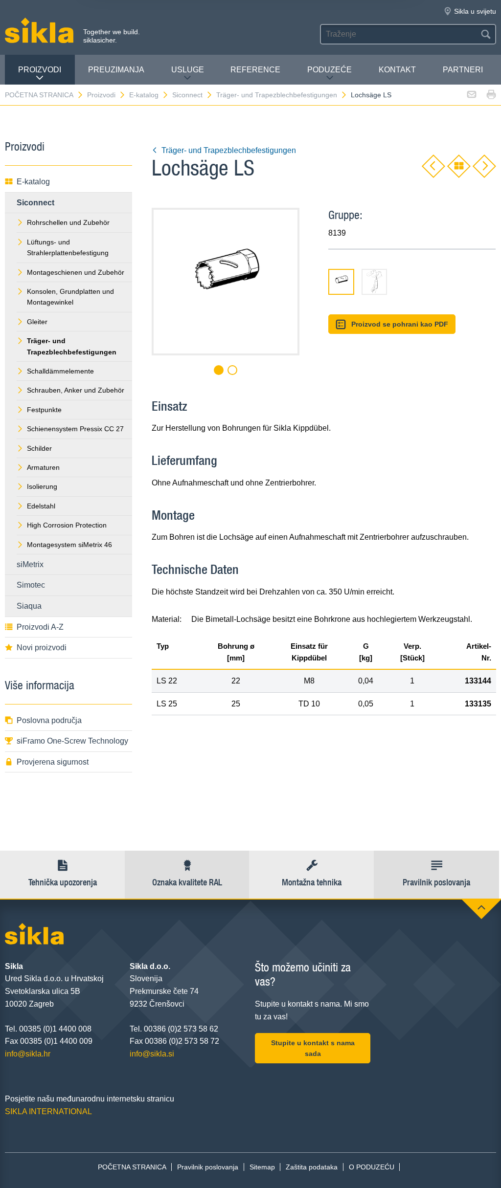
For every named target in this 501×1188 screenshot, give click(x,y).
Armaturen (43, 467)
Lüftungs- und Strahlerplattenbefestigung (68, 247)
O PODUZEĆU (371, 1167)
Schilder (39, 448)
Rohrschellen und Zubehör (68, 222)
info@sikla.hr (27, 1054)
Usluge (187, 70)
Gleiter (37, 322)
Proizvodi (39, 70)
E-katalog (144, 95)
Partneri (463, 70)
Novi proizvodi (42, 647)
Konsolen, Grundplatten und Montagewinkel (70, 296)
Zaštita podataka (312, 1167)
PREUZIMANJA (116, 70)
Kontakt (397, 70)
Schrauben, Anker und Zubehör (75, 390)
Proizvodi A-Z (40, 627)
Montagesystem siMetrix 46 (69, 545)
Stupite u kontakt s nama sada (313, 1048)
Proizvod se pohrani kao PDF (399, 324)
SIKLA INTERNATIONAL (48, 1111)
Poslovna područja (49, 720)
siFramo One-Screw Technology (72, 741)
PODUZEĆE (329, 70)
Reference (255, 70)
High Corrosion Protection (67, 525)
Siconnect (187, 95)
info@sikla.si (152, 1054)
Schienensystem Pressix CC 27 (75, 429)
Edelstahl (41, 506)
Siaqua (29, 606)
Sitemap (262, 1167)
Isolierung (42, 486)
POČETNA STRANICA (39, 95)
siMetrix (30, 564)
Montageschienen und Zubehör (75, 272)
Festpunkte (44, 410)
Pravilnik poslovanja (207, 1167)
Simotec (31, 585)
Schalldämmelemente (60, 371)
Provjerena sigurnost (53, 762)
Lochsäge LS (371, 95)
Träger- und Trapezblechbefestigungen (276, 95)
